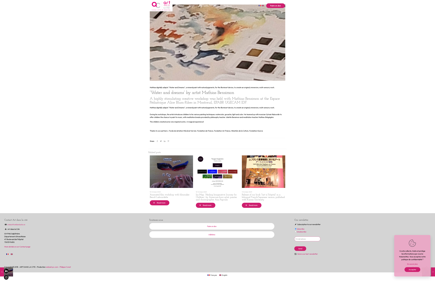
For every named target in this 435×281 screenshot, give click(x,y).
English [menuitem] (224, 275)
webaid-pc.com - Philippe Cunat (58, 267)
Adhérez (211, 234)
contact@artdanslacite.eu (16, 224)
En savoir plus (412, 264)
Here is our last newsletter (307, 254)
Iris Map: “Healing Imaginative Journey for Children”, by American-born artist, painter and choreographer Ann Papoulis (216, 197)
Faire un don (275, 6)
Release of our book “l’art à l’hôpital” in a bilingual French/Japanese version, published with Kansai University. (263, 197)
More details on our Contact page (17, 247)
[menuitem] (7, 254)
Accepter (412, 269)
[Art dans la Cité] (161, 5)
